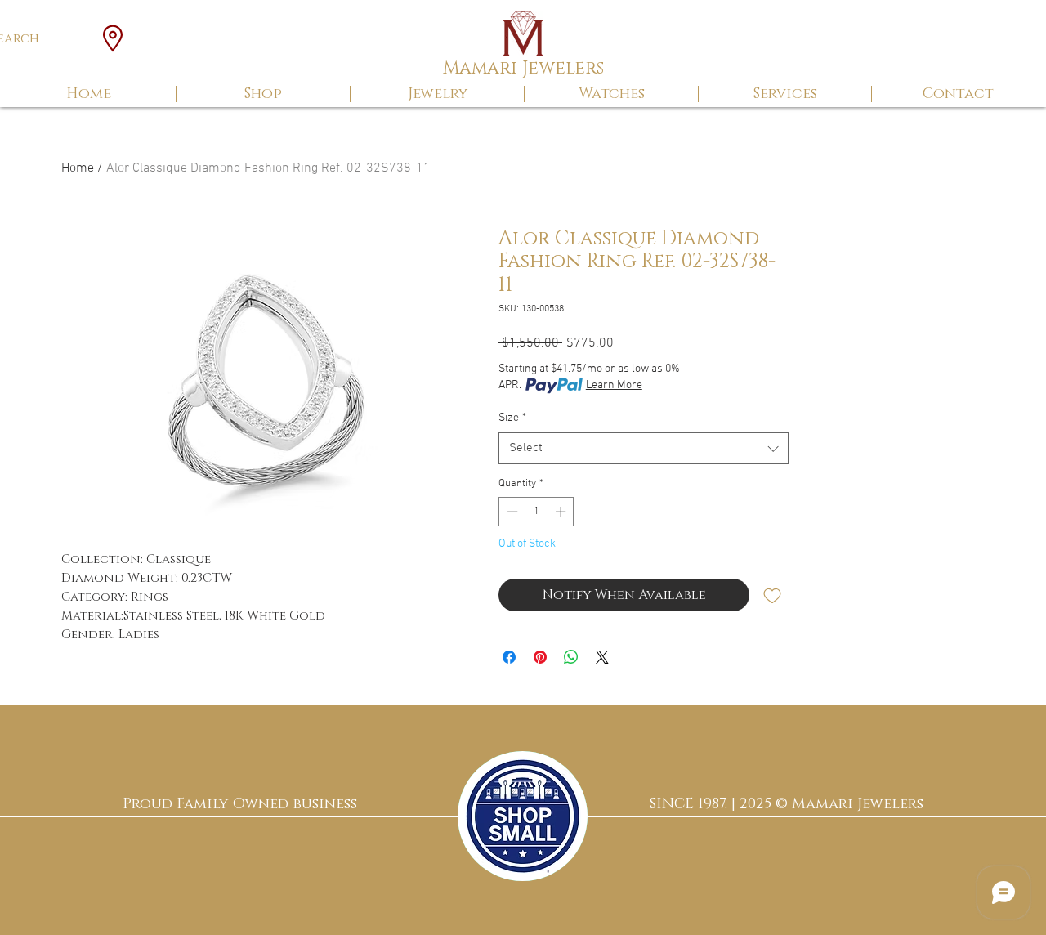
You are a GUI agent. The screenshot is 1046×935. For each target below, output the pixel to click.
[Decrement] (511, 512)
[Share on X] (602, 657)
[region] (523, 816)
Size (512, 418)
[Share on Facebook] (509, 657)
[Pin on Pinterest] (540, 657)
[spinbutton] (536, 512)
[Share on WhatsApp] (571, 657)
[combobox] (643, 448)
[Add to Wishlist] (772, 595)
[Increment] (562, 512)
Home (77, 168)
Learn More (614, 385)
